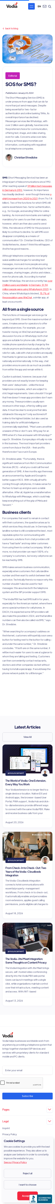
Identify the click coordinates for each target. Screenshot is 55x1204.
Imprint (6, 1128)
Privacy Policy (9, 1134)
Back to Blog (10, 28)
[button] (31, 6)
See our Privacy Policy (15, 1162)
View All (27, 736)
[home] (11, 6)
